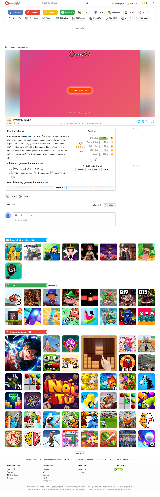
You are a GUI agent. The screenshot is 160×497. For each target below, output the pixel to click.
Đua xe (105, 169)
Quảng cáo (46, 481)
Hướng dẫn (119, 3)
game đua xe (32, 136)
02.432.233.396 (112, 487)
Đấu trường (11, 472)
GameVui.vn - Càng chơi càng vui (12, 3)
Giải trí (12, 47)
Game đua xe (22, 47)
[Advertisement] (80, 35)
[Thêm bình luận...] (64, 221)
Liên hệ (45, 478)
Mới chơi (133, 3)
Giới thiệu (46, 469)
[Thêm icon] (16, 215)
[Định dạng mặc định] (32, 215)
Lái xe (89, 169)
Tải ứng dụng (12, 475)
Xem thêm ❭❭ (53, 285)
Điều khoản (47, 472)
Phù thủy (80, 169)
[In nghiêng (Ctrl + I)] (26, 215)
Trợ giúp (10, 478)
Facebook (82, 469)
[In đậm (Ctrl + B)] (22, 215)
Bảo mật (45, 475)
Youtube (81, 472)
